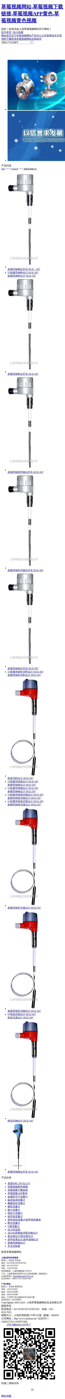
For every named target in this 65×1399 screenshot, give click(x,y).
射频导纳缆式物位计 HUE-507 (24, 798)
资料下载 (6, 39)
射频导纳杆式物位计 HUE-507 (24, 1011)
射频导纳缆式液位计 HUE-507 (24, 804)
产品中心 (37, 35)
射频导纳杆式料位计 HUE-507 (24, 675)
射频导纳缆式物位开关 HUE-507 (25, 472)
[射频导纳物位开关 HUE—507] (23, 267)
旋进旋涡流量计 (16, 1200)
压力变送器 (14, 1229)
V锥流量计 (14, 1226)
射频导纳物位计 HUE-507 (22, 791)
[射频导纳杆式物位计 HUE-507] (23, 1008)
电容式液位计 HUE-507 (20, 1017)
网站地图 (6, 1396)
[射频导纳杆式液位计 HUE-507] (23, 905)
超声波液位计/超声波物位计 (23, 1239)
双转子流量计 (15, 1213)
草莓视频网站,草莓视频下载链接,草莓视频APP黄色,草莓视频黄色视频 (32, 13)
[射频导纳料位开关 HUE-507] (23, 371)
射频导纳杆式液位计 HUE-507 (24, 907)
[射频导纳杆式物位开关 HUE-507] (23, 568)
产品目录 (14, 169)
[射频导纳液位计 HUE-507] (23, 781)
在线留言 (37, 39)
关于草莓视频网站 (21, 35)
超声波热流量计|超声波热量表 (24, 1219)
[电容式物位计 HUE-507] (23, 1118)
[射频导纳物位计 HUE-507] (23, 788)
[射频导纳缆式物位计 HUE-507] (25, 794)
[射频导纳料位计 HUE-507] (23, 272)
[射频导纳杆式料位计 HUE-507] (25, 671)
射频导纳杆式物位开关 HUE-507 (25, 570)
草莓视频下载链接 (18, 1190)
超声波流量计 (15, 1216)
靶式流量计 (14, 1223)
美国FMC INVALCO (19, 1183)
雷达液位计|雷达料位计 (20, 1236)
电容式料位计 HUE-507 (20, 778)
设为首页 (6, 32)
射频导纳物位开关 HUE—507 (24, 269)
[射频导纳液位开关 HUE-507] (23, 666)
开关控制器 (14, 1246)
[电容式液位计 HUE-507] (22, 1014)
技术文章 (57, 35)
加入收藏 (18, 32)
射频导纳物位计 (30, 169)
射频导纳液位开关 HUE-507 (23, 668)
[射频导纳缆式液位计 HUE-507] (25, 801)
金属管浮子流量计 (18, 1196)
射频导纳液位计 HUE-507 (22, 785)
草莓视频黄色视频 (18, 1186)
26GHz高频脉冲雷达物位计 (23, 1233)
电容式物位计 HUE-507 (20, 1120)
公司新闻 (47, 35)
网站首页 (6, 35)
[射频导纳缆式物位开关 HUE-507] (23, 469)
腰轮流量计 (14, 1206)
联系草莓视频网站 (21, 39)
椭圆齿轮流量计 (16, 1203)
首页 (3, 169)
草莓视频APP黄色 (17, 1193)
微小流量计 (14, 1209)
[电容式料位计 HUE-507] (23, 776)
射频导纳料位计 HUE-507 (22, 276)
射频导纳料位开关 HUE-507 (23, 374)
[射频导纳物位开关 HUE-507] (17, 1169)
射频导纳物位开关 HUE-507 (23, 1171)
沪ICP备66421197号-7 (19, 1324)
